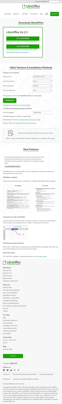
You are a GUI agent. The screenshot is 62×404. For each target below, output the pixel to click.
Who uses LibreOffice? (10, 293)
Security (5, 308)
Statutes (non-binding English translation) (26, 379)
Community (33, 14)
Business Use (7, 273)
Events (5, 342)
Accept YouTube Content (12, 166)
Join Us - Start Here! (9, 340)
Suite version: (7, 76)
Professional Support (9, 331)
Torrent (30, 119)
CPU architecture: (8, 86)
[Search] (46, 14)
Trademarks (6, 379)
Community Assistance (10, 320)
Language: (38, 1)
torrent (17, 41)
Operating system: (9, 81)
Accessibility (7, 333)
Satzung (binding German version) (13, 384)
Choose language (8, 112)
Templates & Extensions (10, 281)
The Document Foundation (11, 290)
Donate (54, 14)
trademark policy (38, 399)
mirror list (37, 119)
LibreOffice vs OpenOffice (11, 298)
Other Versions (7, 275)
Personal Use (7, 270)
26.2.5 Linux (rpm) (22, 38)
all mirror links (28, 41)
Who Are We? (7, 287)
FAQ (4, 318)
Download (7, 14)
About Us (16, 14)
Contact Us (6, 374)
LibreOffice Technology (10, 300)
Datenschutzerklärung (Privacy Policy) (25, 374)
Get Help (25, 14)
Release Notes (7, 278)
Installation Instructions (10, 325)
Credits (5, 311)
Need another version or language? (17, 52)
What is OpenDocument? (11, 303)
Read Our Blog (7, 349)
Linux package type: (9, 90)
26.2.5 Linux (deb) (23, 46)
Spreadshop (22, 306)
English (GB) (23, 119)
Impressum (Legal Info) (46, 374)
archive (52, 138)
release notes (42, 256)
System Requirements (10, 328)
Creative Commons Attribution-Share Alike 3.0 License (35, 389)
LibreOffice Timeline (9, 295)
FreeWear (15, 306)
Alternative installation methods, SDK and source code (35, 133)
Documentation (8, 323)
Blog (41, 14)
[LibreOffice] (31, 6)
